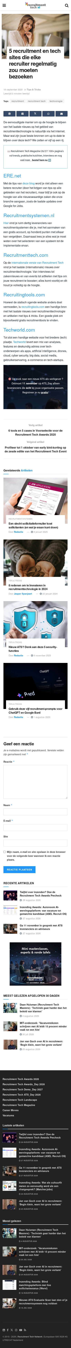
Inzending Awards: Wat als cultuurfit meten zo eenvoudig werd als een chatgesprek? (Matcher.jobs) (40, 1186)
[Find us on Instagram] (16, 1330)
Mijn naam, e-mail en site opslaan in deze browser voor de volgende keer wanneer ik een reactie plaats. (36, 855)
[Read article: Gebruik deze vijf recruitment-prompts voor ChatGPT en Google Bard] (35, 686)
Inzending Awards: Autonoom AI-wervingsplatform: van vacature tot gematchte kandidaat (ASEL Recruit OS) (43, 910)
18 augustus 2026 (29, 1293)
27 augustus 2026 (29, 1160)
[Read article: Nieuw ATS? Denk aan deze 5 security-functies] (35, 624)
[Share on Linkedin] (9, 114)
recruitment (18, 101)
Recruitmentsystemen (20, 519)
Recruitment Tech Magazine (19, 1105)
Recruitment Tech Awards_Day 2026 (24, 1084)
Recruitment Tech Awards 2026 (21, 1079)
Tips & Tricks (34, 89)
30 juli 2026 (28, 1034)
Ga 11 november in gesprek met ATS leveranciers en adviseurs (41, 927)
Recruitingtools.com (24, 294)
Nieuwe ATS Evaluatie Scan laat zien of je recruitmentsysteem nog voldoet (43, 1301)
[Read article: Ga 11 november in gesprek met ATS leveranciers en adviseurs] (10, 929)
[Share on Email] (61, 114)
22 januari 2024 (50, 593)
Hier (6, 223)
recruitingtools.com (32, 307)
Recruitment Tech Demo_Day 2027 (23, 1089)
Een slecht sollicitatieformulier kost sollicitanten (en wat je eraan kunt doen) (33, 525)
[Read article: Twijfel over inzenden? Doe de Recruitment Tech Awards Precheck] (10, 895)
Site (5, 836)
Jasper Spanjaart (23, 593)
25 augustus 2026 (31, 1049)
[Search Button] (66, 5)
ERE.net (12, 175)
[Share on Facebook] (22, 114)
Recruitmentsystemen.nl (28, 215)
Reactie (9, 761)
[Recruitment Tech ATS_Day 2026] (35, 963)
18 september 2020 (13, 89)
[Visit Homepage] (35, 5)
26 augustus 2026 (29, 1194)
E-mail (8, 820)
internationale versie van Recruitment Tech (38, 263)
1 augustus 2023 (41, 717)
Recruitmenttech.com (25, 254)
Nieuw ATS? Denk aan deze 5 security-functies (33, 649)
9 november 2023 (42, 655)
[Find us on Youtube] (20, 1330)
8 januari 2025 (40, 531)
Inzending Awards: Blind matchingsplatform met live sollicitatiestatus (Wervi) (35, 1285)
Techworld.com (19, 329)
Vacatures (8, 1115)
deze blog (29, 183)
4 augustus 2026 (30, 1015)
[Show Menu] (4, 5)
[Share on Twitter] (35, 114)
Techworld (19, 342)
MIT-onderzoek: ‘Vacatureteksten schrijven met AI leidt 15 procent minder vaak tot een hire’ (43, 1026)
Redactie (18, 531)
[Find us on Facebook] (7, 1330)
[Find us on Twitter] (11, 1330)
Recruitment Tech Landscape (20, 1099)
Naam (7, 805)
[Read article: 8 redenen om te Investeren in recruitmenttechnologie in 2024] (35, 562)
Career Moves (11, 1110)
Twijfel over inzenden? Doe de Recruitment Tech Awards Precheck (41, 893)
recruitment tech (37, 101)
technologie (56, 101)
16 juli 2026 (26, 1308)
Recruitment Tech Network (30, 1336)
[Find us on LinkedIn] (4, 1330)
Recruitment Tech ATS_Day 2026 (22, 1094)
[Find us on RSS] (25, 1330)
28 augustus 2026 (29, 1142)
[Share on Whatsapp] (48, 114)
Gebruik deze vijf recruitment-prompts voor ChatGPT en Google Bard (35, 711)
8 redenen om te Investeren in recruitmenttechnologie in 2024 (28, 587)
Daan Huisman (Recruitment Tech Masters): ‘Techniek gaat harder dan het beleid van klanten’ (43, 1008)
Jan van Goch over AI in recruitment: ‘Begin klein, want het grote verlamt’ (41, 1042)
